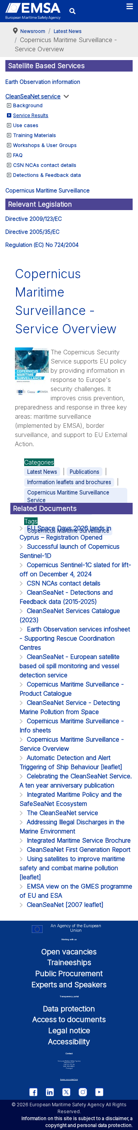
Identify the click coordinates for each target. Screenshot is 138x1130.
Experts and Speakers (69, 984)
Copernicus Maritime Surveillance (47, 190)
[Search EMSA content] (72, 10)
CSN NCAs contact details (44, 165)
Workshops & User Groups (45, 145)
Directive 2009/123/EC (33, 218)
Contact (69, 1053)
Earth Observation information (42, 81)
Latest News (42, 472)
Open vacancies (69, 951)
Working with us (69, 939)
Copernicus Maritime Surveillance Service (68, 496)
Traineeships (69, 962)
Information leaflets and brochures (69, 482)
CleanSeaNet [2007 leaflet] (65, 904)
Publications (84, 472)
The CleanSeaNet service (62, 813)
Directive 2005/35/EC (32, 231)
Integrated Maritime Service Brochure (79, 840)
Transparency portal (69, 996)
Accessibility (69, 1041)
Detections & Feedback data (47, 175)
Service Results (30, 115)
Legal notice (69, 1030)
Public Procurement (69, 973)
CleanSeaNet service (33, 96)
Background (28, 105)
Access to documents (69, 1019)
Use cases (25, 125)
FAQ (18, 155)
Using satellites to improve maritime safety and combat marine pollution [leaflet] (72, 868)
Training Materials (34, 135)
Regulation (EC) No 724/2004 (42, 244)
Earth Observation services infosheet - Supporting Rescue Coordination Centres (75, 638)
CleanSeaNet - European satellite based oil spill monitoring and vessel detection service (70, 666)
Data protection (69, 1008)
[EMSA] (33, 11)
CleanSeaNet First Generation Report (78, 849)
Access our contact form (69, 1079)
